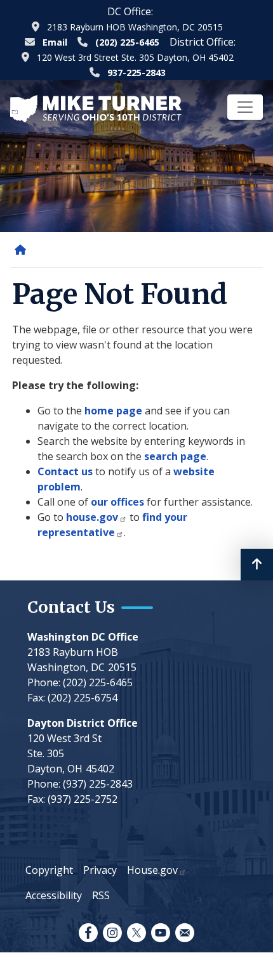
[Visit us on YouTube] (160, 932)
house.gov (92, 517)
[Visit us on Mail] (184, 932)
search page (175, 456)
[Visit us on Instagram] (112, 932)
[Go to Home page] (96, 108)
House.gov (152, 870)
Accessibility (53, 895)
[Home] (23, 250)
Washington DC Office (82, 637)
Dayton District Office (82, 723)
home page (113, 411)
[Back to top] (257, 564)
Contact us (65, 471)
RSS (101, 895)
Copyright (49, 870)
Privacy (100, 870)
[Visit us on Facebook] (88, 932)
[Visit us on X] (136, 932)
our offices (117, 502)
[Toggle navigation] (245, 107)
